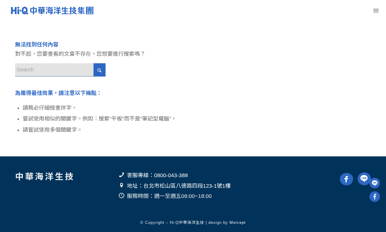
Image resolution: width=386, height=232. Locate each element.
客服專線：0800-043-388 (157, 175)
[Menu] (375, 10)
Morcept (237, 222)
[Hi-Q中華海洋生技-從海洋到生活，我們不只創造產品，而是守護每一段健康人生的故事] (51, 10)
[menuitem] (375, 10)
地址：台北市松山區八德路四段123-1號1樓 (179, 186)
